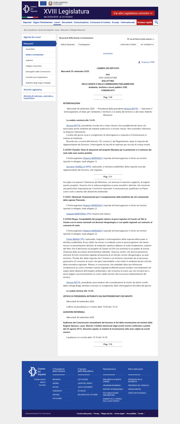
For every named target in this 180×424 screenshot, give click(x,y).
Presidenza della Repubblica (135, 380)
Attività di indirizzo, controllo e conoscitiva (38, 97)
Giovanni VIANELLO (75, 166)
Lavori (57, 22)
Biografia (56, 379)
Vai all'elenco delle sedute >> (142, 38)
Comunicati (57, 391)
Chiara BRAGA (73, 239)
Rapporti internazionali (113, 389)
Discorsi (56, 395)
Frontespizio (84, 44)
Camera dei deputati (45, 30)
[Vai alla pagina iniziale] (30, 17)
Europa (115, 22)
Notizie (55, 387)
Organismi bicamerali (112, 385)
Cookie (140, 413)
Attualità (82, 391)
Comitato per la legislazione (37, 77)
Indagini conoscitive (34, 66)
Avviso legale (119, 413)
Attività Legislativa (33, 89)
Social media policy (84, 413)
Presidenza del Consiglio (138, 385)
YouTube (42, 385)
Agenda (56, 383)
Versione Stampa (128, 45)
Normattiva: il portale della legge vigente (112, 400)
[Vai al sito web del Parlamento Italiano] (58, 6)
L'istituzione (83, 379)
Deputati (27, 22)
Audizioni (29, 60)
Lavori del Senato (85, 383)
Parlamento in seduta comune (112, 380)
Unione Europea (134, 389)
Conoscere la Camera (100, 22)
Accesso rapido (144, 22)
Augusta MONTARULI (76, 214)
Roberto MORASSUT (92, 158)
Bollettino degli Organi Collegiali (38, 83)
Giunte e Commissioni (34, 55)
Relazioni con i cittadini (88, 395)
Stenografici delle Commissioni (38, 72)
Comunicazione (81, 22)
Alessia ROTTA (131, 108)
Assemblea (30, 49)
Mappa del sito (106, 413)
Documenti (67, 22)
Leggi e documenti (85, 387)
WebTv (43, 382)
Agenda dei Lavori (32, 37)
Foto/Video (57, 398)
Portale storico (40, 379)
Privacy (96, 413)
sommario (108, 53)
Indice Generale (68, 44)
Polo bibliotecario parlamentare (111, 394)
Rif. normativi (147, 45)
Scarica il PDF (148, 62)
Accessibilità (131, 413)
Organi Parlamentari (43, 22)
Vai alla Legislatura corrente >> (133, 13)
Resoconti (65, 30)
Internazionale (128, 22)
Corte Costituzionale (137, 393)
